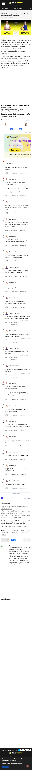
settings (19, 764)
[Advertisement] (16, 87)
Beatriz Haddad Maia (5, 532)
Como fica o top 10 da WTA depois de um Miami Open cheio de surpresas (15, 512)
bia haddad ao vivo (15, 531)
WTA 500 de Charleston (25, 531)
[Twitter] (15, 540)
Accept (5, 767)
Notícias (5, 8)
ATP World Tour (16, 8)
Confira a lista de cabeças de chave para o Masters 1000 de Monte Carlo (15, 516)
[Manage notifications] (27, 766)
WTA (25, 8)
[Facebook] (12, 540)
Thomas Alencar (6, 17)
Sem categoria (14, 526)
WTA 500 (22, 526)
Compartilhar (14, 173)
